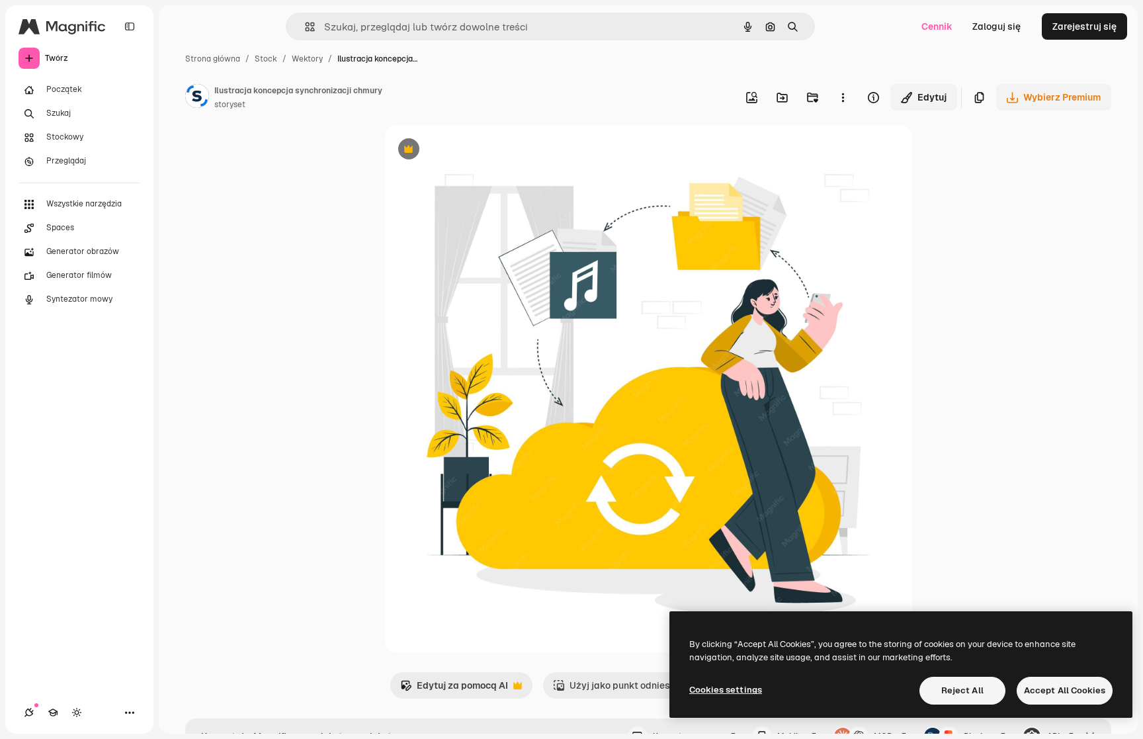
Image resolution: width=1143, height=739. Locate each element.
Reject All (962, 690)
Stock (266, 59)
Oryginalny (476, 150)
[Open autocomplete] (304, 27)
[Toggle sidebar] (129, 26)
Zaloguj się (996, 26)
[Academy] (53, 712)
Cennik (936, 26)
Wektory (307, 59)
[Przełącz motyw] (76, 712)
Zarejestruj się (1084, 26)
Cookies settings (725, 689)
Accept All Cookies (1064, 690)
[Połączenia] (29, 712)
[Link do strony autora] (197, 98)
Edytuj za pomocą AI (454, 689)
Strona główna (212, 59)
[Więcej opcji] (842, 97)
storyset (229, 104)
